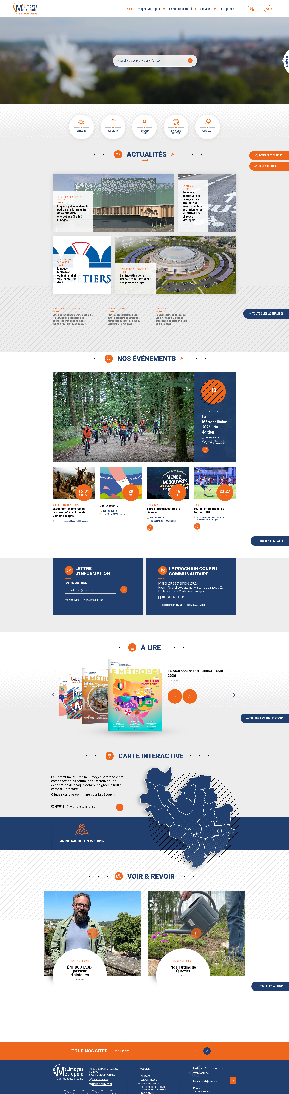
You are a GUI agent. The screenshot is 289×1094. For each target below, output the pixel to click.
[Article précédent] (53, 695)
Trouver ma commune (119, 807)
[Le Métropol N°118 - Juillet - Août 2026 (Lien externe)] (135, 699)
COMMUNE (57, 806)
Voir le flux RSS (172, 154)
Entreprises (226, 9)
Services (205, 9)
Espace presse (149, 1080)
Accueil (145, 1069)
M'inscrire (233, 1080)
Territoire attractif (180, 9)
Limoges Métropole (148, 9)
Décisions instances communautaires (183, 605)
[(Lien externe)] (74, 483)
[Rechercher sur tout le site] (190, 60)
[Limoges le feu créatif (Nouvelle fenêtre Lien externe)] (285, 72)
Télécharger (175, 696)
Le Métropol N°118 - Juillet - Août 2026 (195, 673)
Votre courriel (76, 583)
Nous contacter (102, 1084)
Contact (145, 1076)
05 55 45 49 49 (100, 1079)
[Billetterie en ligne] (205, 450)
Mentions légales (150, 1083)
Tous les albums (272, 986)
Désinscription (94, 600)
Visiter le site (207, 1051)
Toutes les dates (271, 541)
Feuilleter (190, 696)
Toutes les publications (266, 718)
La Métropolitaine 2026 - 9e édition (214, 424)
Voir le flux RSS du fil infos (181, 358)
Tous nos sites (267, 166)
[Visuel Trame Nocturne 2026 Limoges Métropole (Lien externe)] (168, 483)
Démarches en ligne (270, 155)
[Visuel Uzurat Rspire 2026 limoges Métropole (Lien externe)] (121, 483)
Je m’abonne (124, 590)
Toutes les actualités (268, 313)
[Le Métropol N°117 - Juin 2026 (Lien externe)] (102, 696)
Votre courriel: (201, 1073)
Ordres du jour (172, 597)
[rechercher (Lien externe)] (268, 8)
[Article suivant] (234, 695)
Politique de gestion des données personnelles (154, 1088)
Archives (74, 600)
